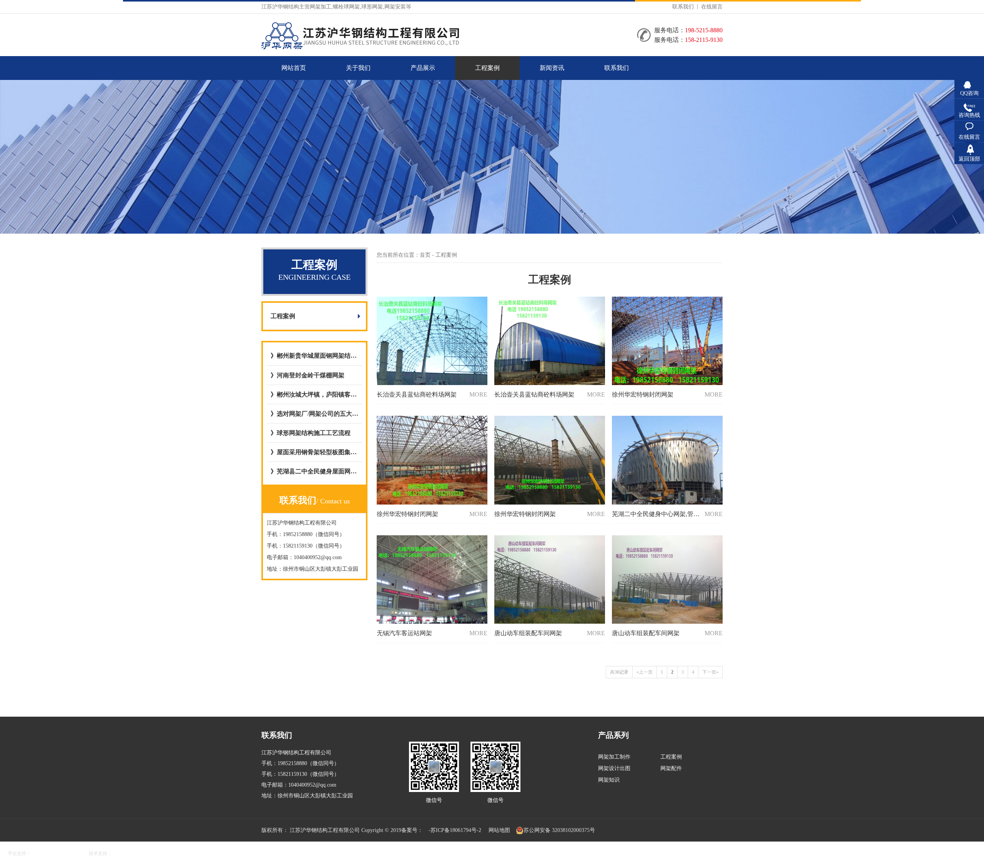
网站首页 (293, 68)
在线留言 (712, 7)
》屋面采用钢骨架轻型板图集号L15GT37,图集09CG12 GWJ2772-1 (314, 452)
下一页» (710, 672)
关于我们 (358, 68)
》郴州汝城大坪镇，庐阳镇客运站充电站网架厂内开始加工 (314, 394)
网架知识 (609, 780)
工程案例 (487, 68)
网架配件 (671, 768)
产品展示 (423, 68)
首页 (425, 255)
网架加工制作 (614, 757)
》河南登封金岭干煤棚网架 (307, 375)
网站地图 (499, 830)
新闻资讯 (552, 68)
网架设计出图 (614, 768)
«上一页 (645, 672)
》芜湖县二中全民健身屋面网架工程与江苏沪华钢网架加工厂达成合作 (314, 471)
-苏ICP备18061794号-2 (455, 830)
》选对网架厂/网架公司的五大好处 (314, 413)
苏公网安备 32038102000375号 (559, 830)
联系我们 (683, 7)
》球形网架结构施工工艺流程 (311, 433)
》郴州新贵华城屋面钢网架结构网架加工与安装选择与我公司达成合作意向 (314, 355)
